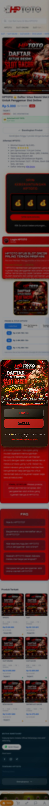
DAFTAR (24, 423)
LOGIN (24, 413)
